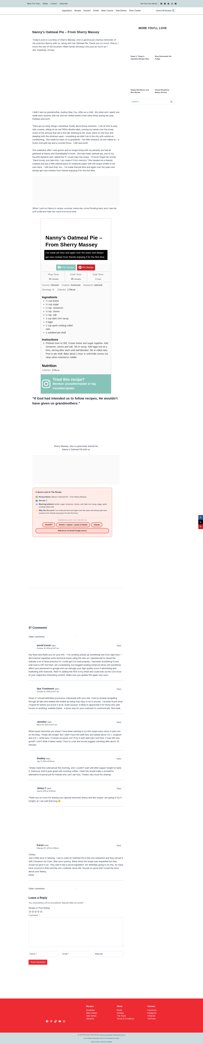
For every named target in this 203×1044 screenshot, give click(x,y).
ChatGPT (49, 525)
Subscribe (64, 3)
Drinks (96, 10)
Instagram (151, 1013)
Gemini (73, 525)
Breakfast (90, 1010)
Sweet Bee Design (119, 1035)
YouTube (151, 1018)
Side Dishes (121, 10)
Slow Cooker (135, 10)
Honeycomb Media (106, 1035)
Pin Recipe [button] (88, 267)
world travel (44, 645)
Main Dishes (91, 1013)
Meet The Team (33, 3)
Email (65, 954)
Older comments (37, 636)
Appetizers (67, 10)
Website (99, 954)
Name (33, 954)
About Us (104, 1041)
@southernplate (76, 383)
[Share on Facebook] (200, 517)
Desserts (90, 1018)
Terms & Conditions (125, 1018)
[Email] (175, 3)
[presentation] (140, 43)
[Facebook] (161, 3)
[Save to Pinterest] (200, 526)
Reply (119, 646)
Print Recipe (67, 267)
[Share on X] (200, 522)
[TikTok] (172, 3)
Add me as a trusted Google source (72, 531)
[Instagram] (165, 3)
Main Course (107, 10)
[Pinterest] (168, 3)
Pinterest (151, 1016)
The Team (121, 1016)
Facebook (151, 1010)
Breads (78, 10)
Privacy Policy (95, 1041)
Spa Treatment (45, 688)
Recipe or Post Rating (39, 908)
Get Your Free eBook (148, 4)
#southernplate (63, 388)
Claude (97, 525)
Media (45, 3)
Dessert (87, 10)
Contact (54, 3)
